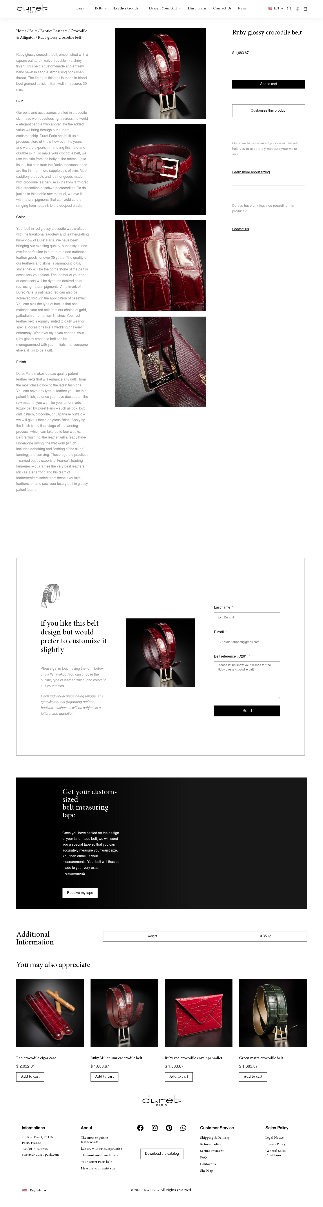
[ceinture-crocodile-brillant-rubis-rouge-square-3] (160, 265)
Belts (99, 9)
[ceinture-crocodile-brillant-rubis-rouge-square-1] (160, 73)
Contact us (222, 9)
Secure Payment (211, 1151)
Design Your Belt (163, 9)
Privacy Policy (275, 1144)
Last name (222, 607)
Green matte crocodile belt (261, 1058)
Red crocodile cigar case (36, 1058)
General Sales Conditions (275, 1153)
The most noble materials (99, 1155)
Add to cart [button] (30, 1077)
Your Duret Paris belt (96, 1162)
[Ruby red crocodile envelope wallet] (198, 1013)
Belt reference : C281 (231, 656)
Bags (80, 9)
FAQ (203, 1157)
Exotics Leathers (53, 31)
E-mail (219, 632)
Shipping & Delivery (214, 1138)
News (242, 9)
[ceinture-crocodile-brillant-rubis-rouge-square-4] (160, 362)
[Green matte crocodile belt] (273, 1013)
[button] (275, 8)
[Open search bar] (289, 9)
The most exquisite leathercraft (94, 1140)
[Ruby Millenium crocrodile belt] (124, 1013)
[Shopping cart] (305, 9)
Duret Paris (197, 9)
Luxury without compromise (101, 1149)
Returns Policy (210, 1144)
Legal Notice (274, 1138)
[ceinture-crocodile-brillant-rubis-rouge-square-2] (160, 169)
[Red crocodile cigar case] (50, 1013)
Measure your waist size (98, 1168)
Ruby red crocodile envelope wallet (193, 1058)
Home (21, 31)
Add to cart (268, 84)
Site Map (206, 1171)
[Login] (297, 9)
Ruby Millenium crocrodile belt (116, 1058)
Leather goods (126, 9)
